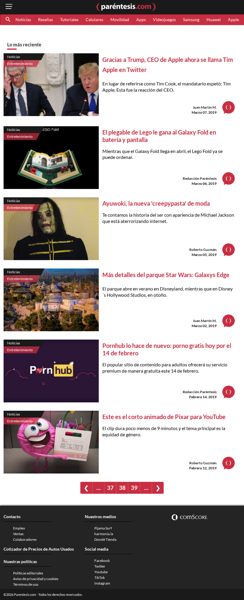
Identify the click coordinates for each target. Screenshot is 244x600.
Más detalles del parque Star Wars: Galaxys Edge (165, 274)
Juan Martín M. (205, 107)
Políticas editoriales (28, 573)
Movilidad (119, 19)
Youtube (101, 572)
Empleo (19, 528)
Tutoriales (69, 19)
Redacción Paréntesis (200, 178)
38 (122, 487)
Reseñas (45, 19)
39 (134, 487)
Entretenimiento (20, 63)
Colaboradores (25, 539)
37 (110, 487)
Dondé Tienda (105, 539)
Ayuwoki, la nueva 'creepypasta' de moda (156, 203)
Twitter (99, 566)
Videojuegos (164, 19)
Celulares (94, 19)
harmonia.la (103, 534)
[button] (8, 19)
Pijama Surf (103, 528)
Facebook (102, 560)
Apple (233, 19)
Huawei (214, 19)
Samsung (191, 19)
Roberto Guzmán (203, 249)
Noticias (23, 19)
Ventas (18, 534)
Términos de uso (25, 584)
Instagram (102, 583)
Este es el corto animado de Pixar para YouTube (164, 416)
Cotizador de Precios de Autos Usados (39, 548)
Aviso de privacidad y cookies (35, 578)
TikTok (99, 577)
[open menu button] (9, 7)
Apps (141, 19)
